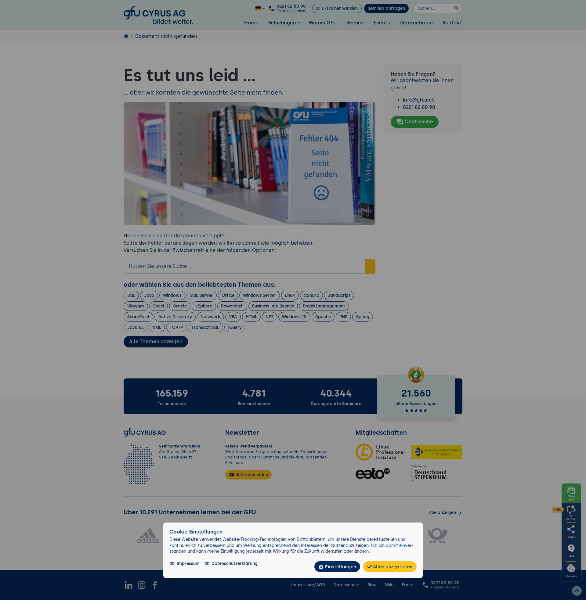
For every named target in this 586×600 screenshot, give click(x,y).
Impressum (188, 563)
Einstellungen (340, 566)
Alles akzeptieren (392, 566)
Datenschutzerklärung (235, 563)
